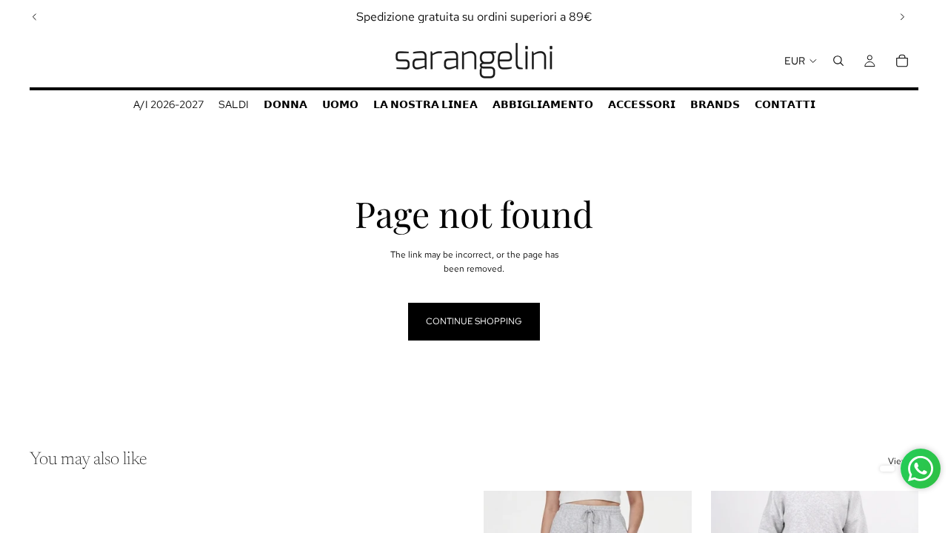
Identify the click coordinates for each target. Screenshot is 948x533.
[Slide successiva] (902, 17)
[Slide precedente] (35, 17)
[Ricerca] (838, 60)
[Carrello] (902, 60)
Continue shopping (474, 321)
